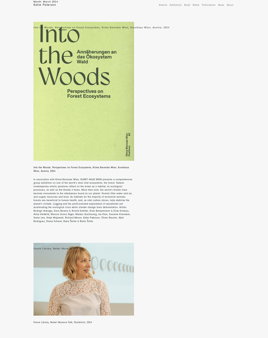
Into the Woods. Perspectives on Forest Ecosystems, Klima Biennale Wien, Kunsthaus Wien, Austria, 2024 (102, 27)
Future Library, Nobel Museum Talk (56, 248)
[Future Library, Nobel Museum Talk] (84, 281)
